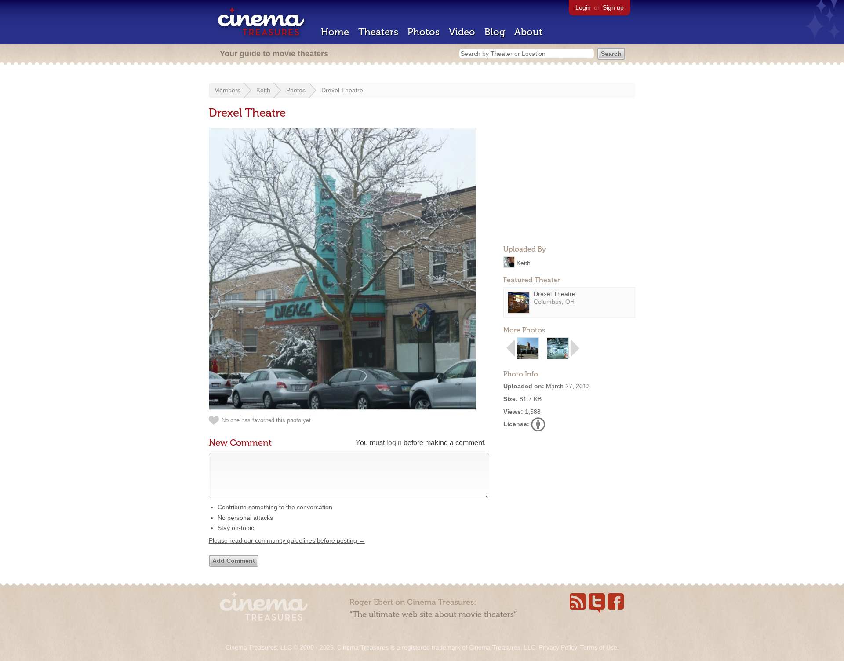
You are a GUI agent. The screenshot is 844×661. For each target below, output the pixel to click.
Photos (423, 32)
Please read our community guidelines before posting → (287, 540)
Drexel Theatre (342, 90)
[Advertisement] (569, 183)
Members (227, 90)
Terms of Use (598, 647)
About (528, 32)
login (394, 442)
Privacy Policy (558, 647)
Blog (494, 32)
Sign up (613, 7)
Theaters (378, 32)
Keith (263, 90)
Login (583, 7)
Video (462, 32)
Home (335, 32)
